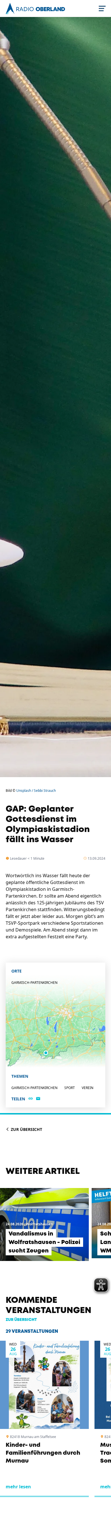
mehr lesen (18, 1487)
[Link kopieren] (30, 1099)
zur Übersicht (21, 1319)
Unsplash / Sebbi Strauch (36, 790)
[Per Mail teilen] (38, 1099)
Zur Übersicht (26, 1129)
